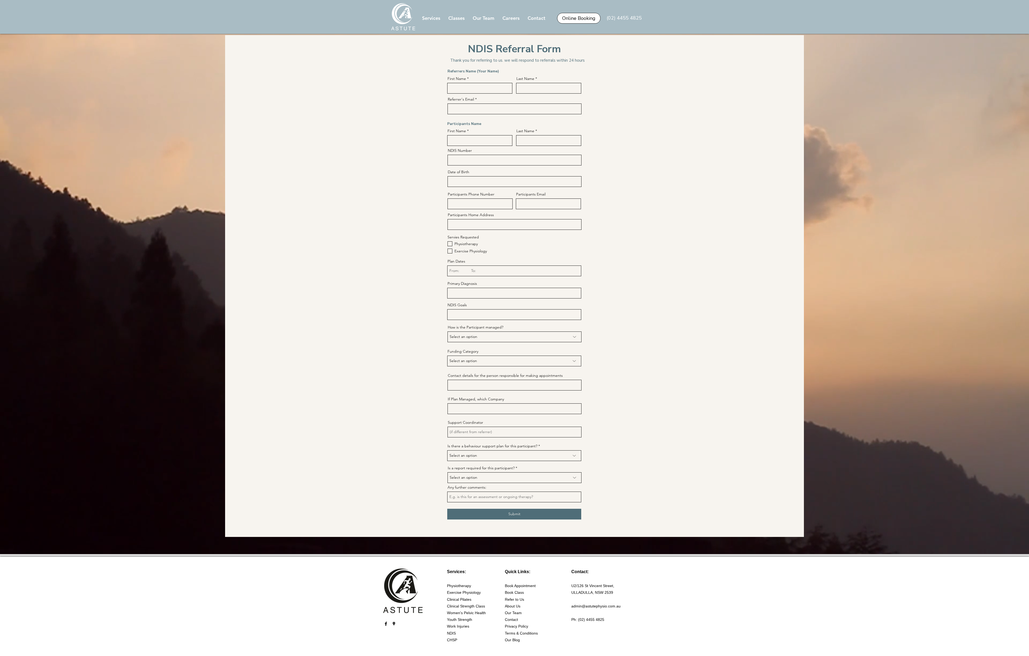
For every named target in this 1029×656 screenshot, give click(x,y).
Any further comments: (467, 487)
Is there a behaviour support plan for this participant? (492, 446)
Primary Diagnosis (462, 283)
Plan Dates (456, 261)
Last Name (525, 78)
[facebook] (386, 623)
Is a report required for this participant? (481, 468)
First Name (457, 78)
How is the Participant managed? (475, 327)
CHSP (452, 640)
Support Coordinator (465, 422)
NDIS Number (460, 150)
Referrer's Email (461, 99)
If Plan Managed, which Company (476, 399)
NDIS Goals (457, 305)
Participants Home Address (471, 215)
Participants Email (531, 194)
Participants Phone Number (471, 194)
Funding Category (463, 351)
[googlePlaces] (394, 623)
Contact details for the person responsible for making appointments (505, 375)
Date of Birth (458, 172)
